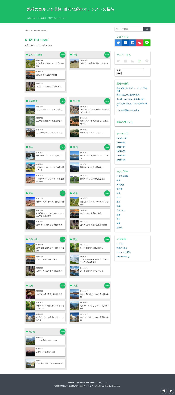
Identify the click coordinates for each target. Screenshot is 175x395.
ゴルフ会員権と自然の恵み (46, 340)
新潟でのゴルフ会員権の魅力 (91, 167)
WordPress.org (123, 256)
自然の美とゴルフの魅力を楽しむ (48, 156)
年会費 (119, 189)
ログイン (120, 244)
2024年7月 (121, 151)
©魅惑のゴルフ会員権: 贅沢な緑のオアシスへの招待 (78, 386)
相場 (118, 206)
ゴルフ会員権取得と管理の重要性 (48, 121)
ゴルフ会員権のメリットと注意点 (48, 109)
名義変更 (120, 184)
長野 (118, 219)
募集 (118, 180)
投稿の (122, 248)
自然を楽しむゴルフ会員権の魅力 (48, 225)
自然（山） (121, 210)
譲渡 (118, 215)
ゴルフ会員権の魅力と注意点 (91, 248)
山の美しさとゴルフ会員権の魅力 (48, 86)
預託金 (119, 227)
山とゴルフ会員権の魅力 (45, 352)
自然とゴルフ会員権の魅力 (46, 75)
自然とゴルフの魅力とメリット (92, 133)
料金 (118, 193)
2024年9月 (121, 143)
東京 (118, 202)
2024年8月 (121, 147)
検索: (119, 70)
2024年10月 (122, 138)
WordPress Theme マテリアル (93, 383)
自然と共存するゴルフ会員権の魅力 (49, 363)
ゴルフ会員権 (122, 176)
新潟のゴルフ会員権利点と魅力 (92, 179)
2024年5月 (121, 160)
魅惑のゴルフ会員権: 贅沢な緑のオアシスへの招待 (70, 9)
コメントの (124, 252)
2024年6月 (121, 155)
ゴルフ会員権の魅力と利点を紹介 (48, 294)
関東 (118, 223)
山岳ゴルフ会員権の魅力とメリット (94, 63)
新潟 (118, 197)
